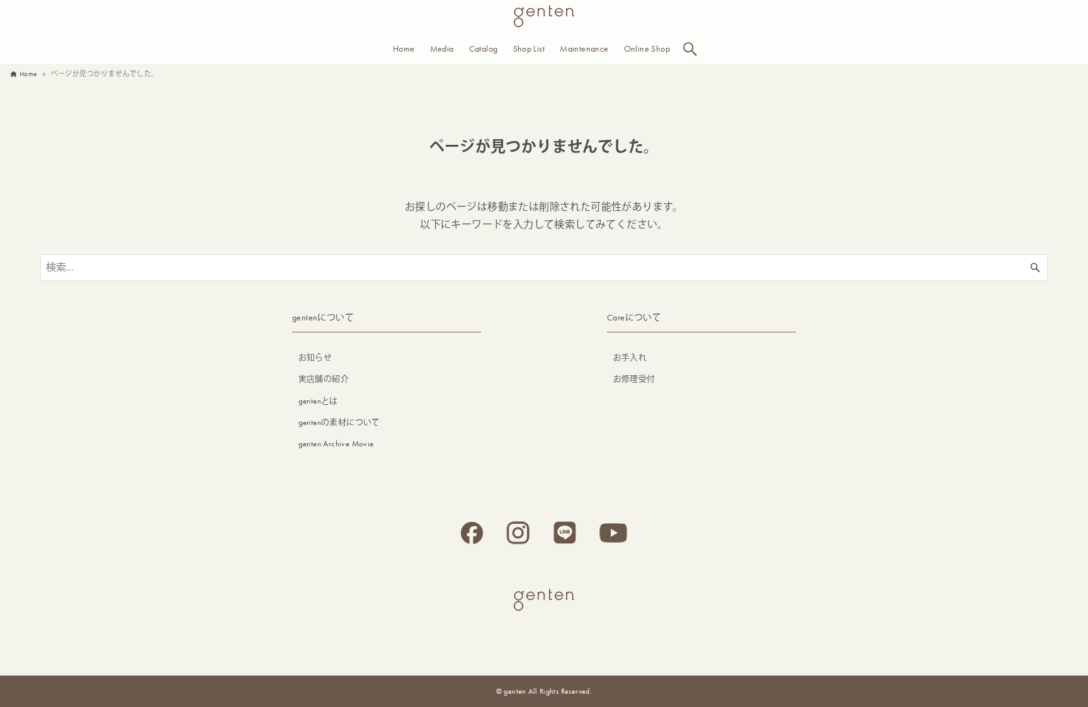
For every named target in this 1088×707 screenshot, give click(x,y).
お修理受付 (634, 378)
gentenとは (318, 400)
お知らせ (315, 357)
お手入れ (630, 357)
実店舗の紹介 (323, 378)
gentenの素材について (339, 422)
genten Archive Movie (336, 443)
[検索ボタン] (690, 49)
